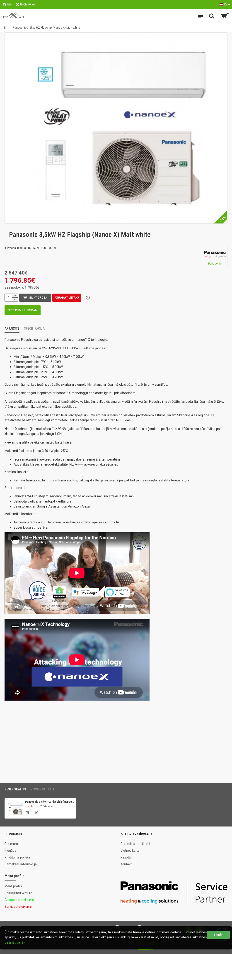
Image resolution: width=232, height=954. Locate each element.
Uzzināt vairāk (15, 942)
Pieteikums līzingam (22, 310)
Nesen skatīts (15, 789)
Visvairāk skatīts (44, 789)
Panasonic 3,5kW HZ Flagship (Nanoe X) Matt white (49, 801)
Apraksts (12, 328)
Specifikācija (34, 328)
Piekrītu (219, 935)
